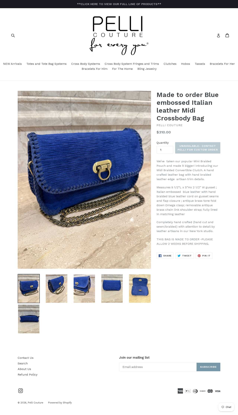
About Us (24, 369)
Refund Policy (27, 374)
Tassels (200, 64)
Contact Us (25, 358)
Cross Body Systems (85, 64)
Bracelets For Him (94, 69)
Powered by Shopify (60, 402)
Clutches (170, 64)
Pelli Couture (35, 402)
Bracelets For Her (222, 64)
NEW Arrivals (12, 64)
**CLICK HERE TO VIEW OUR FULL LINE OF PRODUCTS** (119, 4)
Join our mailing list (134, 357)
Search (23, 363)
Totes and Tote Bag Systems (46, 64)
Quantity (163, 142)
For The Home (122, 69)
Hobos (185, 64)
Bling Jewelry (147, 69)
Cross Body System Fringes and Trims (132, 64)
